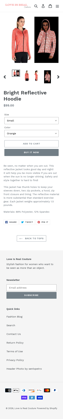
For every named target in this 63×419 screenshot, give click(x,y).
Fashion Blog (14, 316)
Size (6, 114)
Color (7, 127)
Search (10, 325)
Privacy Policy (15, 360)
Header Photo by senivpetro (24, 368)
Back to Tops (34, 238)
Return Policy (15, 342)
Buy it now (31, 152)
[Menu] (57, 6)
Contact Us (13, 334)
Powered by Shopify (47, 408)
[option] (16, 73)
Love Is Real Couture (25, 408)
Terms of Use (14, 351)
